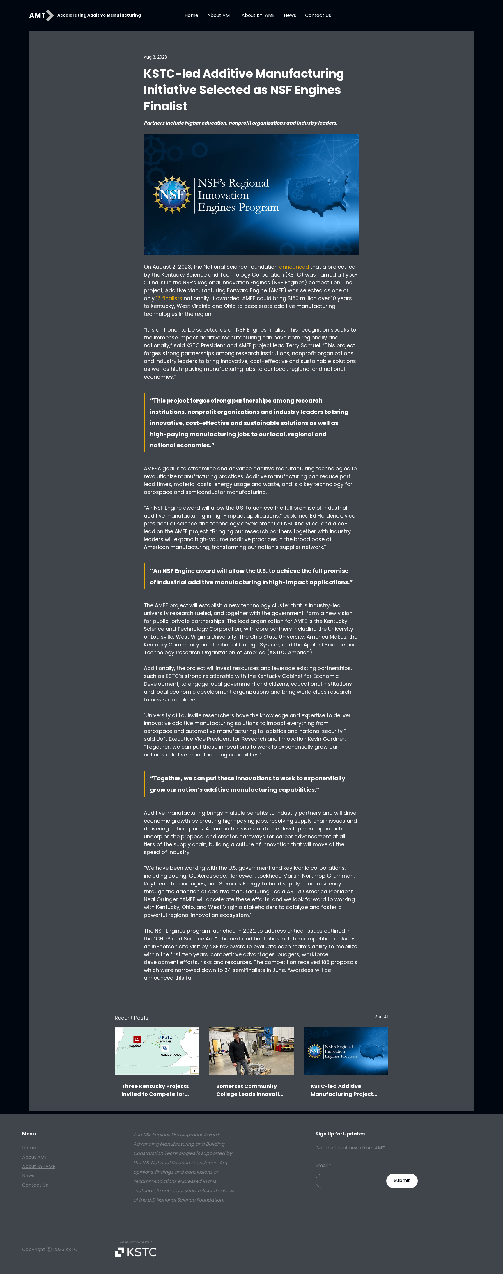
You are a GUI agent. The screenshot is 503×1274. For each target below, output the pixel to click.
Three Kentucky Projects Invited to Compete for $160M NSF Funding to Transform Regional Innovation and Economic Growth (157, 1090)
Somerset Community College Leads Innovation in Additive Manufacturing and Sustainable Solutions (251, 1090)
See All (381, 1017)
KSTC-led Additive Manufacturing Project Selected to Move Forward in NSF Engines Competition (342, 1090)
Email (322, 1165)
